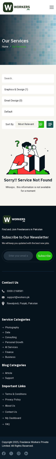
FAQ (7, 424)
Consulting (11, 337)
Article (8, 373)
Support (9, 378)
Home (5, 46)
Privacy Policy (13, 399)
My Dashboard (13, 418)
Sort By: (10, 124)
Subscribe (44, 256)
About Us (10, 405)
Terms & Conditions (15, 394)
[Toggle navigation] (51, 7)
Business (10, 357)
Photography (12, 327)
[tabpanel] (28, 166)
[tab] (40, 124)
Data (7, 332)
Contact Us (11, 411)
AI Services (11, 347)
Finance (9, 352)
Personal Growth (14, 342)
